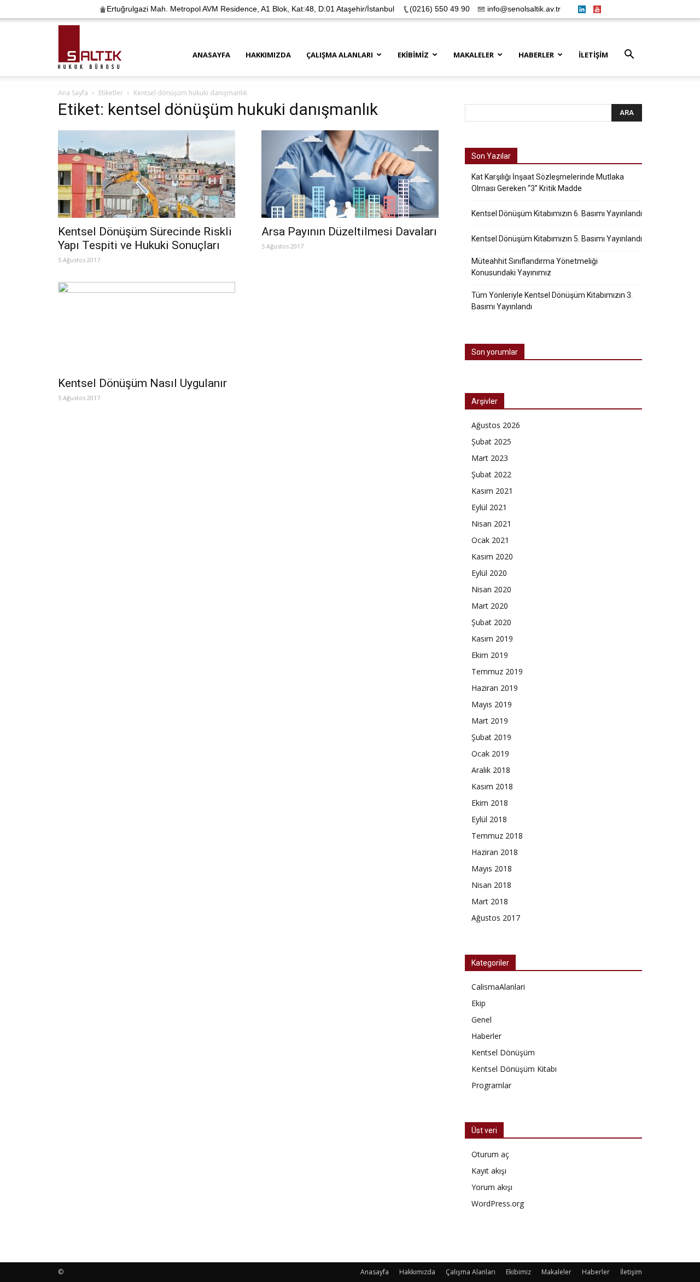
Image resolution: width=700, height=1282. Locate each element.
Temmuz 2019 (497, 671)
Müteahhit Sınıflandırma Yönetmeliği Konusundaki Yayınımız (534, 267)
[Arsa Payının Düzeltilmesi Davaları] (350, 174)
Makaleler (473, 55)
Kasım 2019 (492, 638)
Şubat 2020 (491, 622)
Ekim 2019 (489, 655)
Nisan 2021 (491, 523)
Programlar (491, 1085)
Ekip (478, 1003)
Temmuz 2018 (497, 835)
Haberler (536, 55)
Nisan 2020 (491, 589)
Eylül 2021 (489, 507)
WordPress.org (497, 1203)
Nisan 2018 (491, 885)
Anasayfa (211, 55)
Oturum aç (490, 1154)
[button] (629, 55)
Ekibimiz (413, 55)
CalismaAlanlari (498, 986)
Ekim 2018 (489, 803)
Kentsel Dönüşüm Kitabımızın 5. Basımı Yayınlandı (556, 238)
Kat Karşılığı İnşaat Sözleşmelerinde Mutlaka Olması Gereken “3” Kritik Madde (547, 182)
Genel (481, 1019)
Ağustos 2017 (495, 918)
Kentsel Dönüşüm (503, 1052)
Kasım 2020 (492, 556)
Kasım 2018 (492, 786)
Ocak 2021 (490, 540)
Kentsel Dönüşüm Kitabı (514, 1069)
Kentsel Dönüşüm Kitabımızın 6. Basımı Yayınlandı (556, 213)
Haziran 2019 (494, 688)
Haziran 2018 (494, 852)
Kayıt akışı (488, 1170)
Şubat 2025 (491, 441)
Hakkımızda (268, 55)
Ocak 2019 (490, 753)
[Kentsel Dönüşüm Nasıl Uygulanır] (146, 325)
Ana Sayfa (73, 92)
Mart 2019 (489, 720)
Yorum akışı (491, 1187)
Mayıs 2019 (491, 704)
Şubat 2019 (491, 737)
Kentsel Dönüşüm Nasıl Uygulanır (142, 383)
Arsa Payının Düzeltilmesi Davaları (349, 231)
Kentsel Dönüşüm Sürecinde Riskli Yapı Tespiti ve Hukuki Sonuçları (145, 238)
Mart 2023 (489, 458)
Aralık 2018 (490, 770)
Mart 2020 (489, 605)
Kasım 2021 (492, 491)
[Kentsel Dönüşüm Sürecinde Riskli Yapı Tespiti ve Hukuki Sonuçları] (146, 174)
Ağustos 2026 (495, 425)
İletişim (593, 55)
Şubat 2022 (491, 474)
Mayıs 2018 (491, 868)
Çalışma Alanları (339, 55)
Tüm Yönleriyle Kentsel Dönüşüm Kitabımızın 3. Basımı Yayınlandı (552, 301)
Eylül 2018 (489, 819)
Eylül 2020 (489, 573)
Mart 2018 (489, 901)
